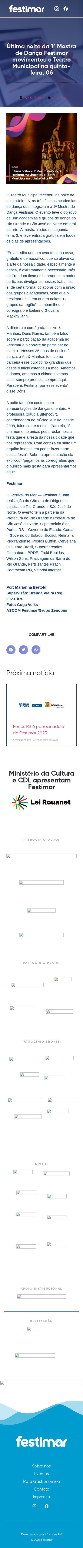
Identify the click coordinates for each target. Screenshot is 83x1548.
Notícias (59, 98)
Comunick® (53, 1534)
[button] (11, 649)
